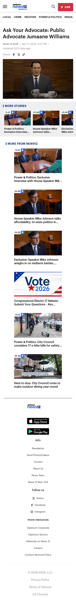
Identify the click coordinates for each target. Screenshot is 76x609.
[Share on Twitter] (18, 54)
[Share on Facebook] (13, 54)
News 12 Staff (10, 44)
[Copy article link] (23, 54)
